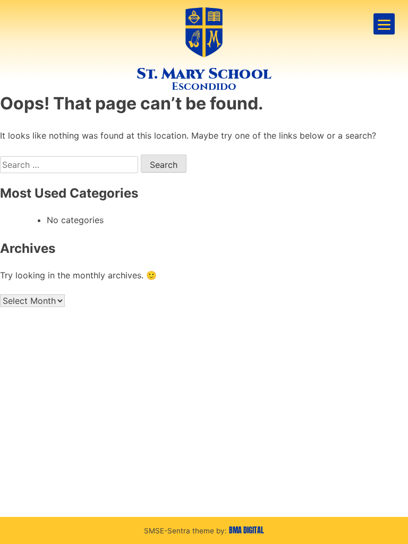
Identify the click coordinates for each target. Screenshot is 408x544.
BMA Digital (246, 530)
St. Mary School (204, 73)
